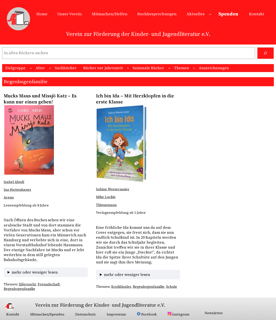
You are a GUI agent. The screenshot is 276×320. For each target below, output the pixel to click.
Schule (171, 286)
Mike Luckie (106, 197)
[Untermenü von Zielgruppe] (31, 68)
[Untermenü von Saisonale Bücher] (169, 68)
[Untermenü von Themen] (194, 68)
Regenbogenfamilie (19, 288)
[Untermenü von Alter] (50, 68)
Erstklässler (121, 286)
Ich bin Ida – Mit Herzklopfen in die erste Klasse (135, 99)
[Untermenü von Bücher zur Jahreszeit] (128, 68)
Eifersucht (27, 284)
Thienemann (106, 205)
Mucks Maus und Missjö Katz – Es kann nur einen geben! (40, 99)
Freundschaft (49, 284)
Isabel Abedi (14, 182)
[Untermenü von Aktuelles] (210, 14)
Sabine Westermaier (112, 189)
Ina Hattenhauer (17, 189)
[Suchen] (265, 53)
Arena (9, 197)
